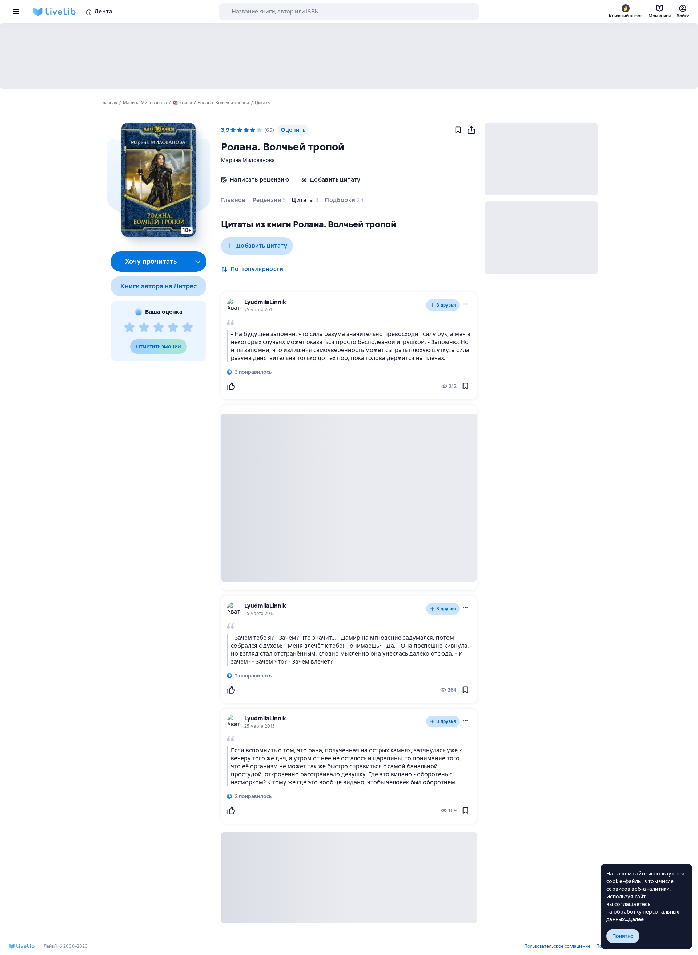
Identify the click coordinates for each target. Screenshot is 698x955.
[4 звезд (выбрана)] (253, 130)
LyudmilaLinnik (265, 302)
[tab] (234, 201)
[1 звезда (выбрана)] (233, 130)
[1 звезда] (129, 327)
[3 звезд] (158, 327)
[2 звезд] (144, 327)
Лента (103, 11)
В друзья (446, 305)
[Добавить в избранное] (458, 130)
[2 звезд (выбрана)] (239, 130)
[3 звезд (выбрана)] (246, 130)
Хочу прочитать (151, 261)
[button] (158, 180)
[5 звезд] (187, 327)
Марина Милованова (248, 160)
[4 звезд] (173, 327)
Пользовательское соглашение (557, 946)
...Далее (634, 919)
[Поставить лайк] (231, 386)
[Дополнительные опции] (198, 261)
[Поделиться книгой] (471, 130)
